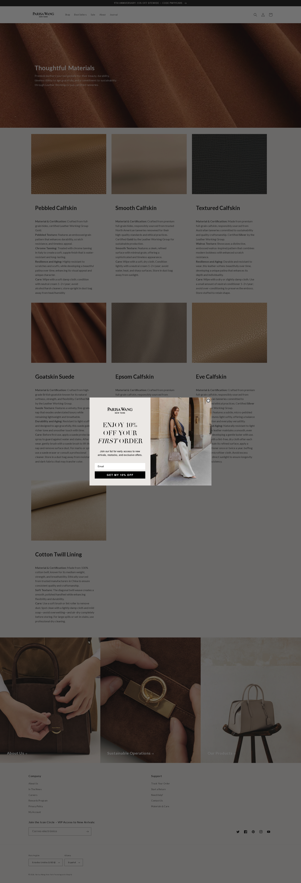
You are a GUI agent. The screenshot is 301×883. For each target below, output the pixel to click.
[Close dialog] (208, 400)
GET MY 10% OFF (120, 475)
